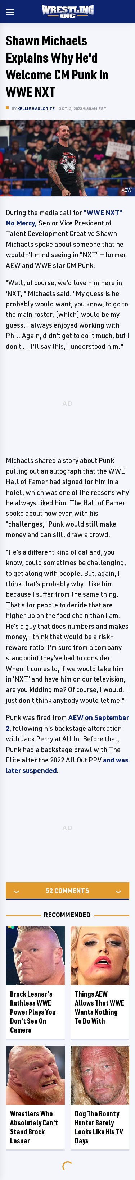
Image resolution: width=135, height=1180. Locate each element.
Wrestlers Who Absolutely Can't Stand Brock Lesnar (34, 1127)
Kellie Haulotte (36, 108)
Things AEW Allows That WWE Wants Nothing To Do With (99, 1007)
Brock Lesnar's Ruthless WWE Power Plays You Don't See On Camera (32, 1011)
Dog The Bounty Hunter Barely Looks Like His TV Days (99, 1127)
